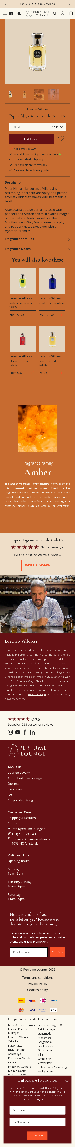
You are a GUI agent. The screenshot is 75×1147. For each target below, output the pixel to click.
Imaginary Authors (19, 1066)
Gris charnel (45, 1050)
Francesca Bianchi (19, 1058)
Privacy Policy (37, 984)
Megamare (45, 1037)
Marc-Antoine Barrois (21, 1025)
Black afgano (46, 1046)
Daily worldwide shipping (28, 159)
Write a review (37, 565)
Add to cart (31, 139)
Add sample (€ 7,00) (25, 148)
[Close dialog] (66, 1080)
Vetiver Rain (45, 1063)
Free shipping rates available (31, 165)
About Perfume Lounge (25, 778)
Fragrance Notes (18, 249)
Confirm (57, 952)
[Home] (37, 13)
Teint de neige (47, 1029)
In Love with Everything (52, 1067)
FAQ (10, 795)
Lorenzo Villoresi (37, 109)
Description (13, 182)
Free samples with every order (31, 170)
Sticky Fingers (46, 1071)
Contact (13, 823)
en (11, 13)
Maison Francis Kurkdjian (17, 1031)
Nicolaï (12, 1062)
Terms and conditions (37, 977)
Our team (14, 784)
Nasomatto (15, 1045)
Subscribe (37, 1135)
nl (19, 13)
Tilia (40, 1054)
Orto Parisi (14, 1041)
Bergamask (45, 1042)
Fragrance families (19, 239)
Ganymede (44, 1033)
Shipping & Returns (22, 818)
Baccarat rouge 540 (50, 1025)
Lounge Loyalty (19, 772)
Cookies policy (37, 990)
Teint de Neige (37, 694)
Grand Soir (44, 1059)
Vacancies (15, 789)
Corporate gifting (20, 800)
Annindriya (14, 1054)
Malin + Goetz (17, 1071)
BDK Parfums (16, 1050)
